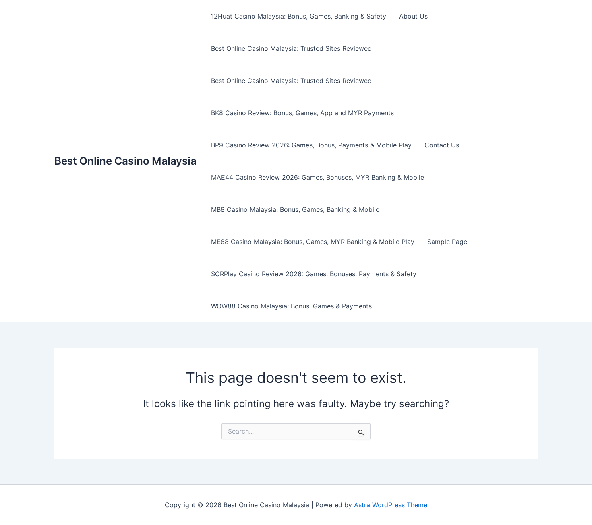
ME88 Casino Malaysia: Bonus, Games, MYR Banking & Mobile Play (312, 242)
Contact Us (441, 145)
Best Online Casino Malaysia (125, 161)
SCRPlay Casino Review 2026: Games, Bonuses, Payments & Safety (313, 274)
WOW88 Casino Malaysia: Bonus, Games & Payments (291, 306)
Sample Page (447, 242)
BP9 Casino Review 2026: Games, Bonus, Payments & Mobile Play (311, 145)
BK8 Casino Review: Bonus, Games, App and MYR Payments (302, 113)
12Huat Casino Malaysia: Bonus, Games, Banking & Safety (298, 16)
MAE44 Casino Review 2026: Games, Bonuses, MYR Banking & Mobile (317, 177)
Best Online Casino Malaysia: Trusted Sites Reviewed (291, 48)
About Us (413, 16)
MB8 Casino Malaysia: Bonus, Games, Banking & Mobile (295, 209)
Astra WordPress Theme (390, 505)
